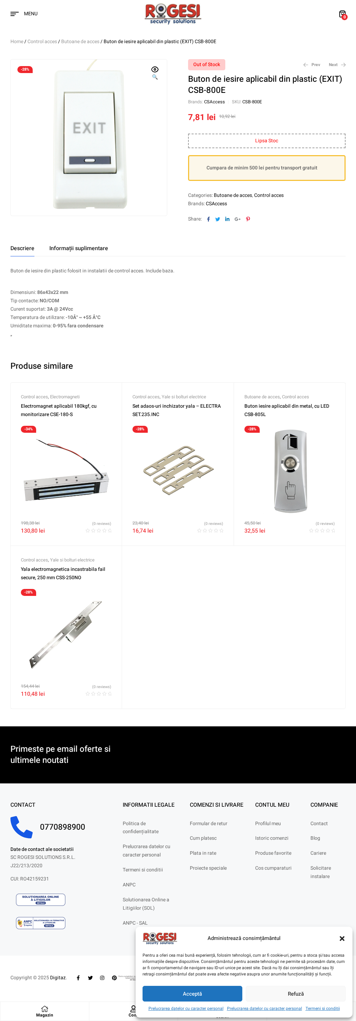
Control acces (42, 41)
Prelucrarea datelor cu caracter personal (186, 1008)
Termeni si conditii (323, 1008)
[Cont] (133, 1008)
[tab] (22, 248)
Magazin (45, 1015)
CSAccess (214, 101)
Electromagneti (65, 396)
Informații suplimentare (78, 248)
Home (16, 41)
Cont (133, 1015)
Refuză (296, 994)
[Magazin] (44, 1008)
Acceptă (192, 994)
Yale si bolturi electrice (184, 396)
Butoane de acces (80, 41)
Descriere (22, 248)
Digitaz (58, 977)
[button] (342, 938)
